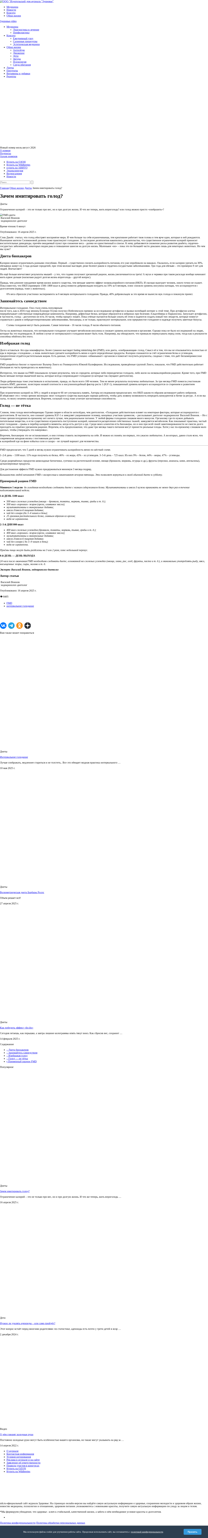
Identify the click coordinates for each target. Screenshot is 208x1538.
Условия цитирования (18, 1456)
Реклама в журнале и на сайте (23, 1459)
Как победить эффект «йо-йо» (16, 1027)
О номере (5, 150)
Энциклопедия (14, 170)
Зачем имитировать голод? (15, 1191)
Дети (16, 56)
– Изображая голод (16, 1055)
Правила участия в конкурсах (22, 1465)
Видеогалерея (14, 173)
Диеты (10, 67)
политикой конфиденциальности (147, 1532)
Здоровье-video (8, 21)
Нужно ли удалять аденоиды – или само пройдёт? (27, 1323)
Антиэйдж (19, 50)
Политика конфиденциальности (18, 1522)
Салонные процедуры (25, 41)
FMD (9, 603)
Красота (10, 12)
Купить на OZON (16, 1468)
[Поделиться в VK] (3, 625)
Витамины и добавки (18, 73)
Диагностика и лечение (26, 29)
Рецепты (11, 76)
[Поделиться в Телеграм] (11, 625)
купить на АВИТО (16, 167)
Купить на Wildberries (18, 164)
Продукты (12, 70)
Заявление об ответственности (23, 1462)
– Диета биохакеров (17, 1049)
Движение (19, 53)
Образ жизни (13, 15)
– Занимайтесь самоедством (21, 1052)
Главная (4, 188)
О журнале (12, 1451)
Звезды (17, 59)
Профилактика (21, 32)
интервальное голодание (20, 606)
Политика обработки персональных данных (60, 1522)
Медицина (12, 7)
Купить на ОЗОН (16, 161)
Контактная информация (20, 1454)
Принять (192, 1532)
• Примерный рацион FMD (21, 1061)
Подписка (5, 153)
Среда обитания (22, 64)
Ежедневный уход (23, 38)
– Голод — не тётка (17, 1058)
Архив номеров (8, 156)
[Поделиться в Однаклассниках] (19, 625)
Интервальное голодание (14, 757)
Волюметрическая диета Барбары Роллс (22, 892)
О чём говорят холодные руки (16, 1434)
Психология (19, 61)
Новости (11, 9)
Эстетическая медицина (26, 44)
